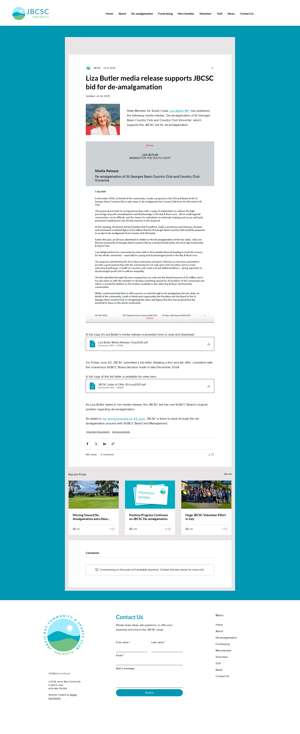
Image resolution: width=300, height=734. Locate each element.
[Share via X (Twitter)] (96, 443)
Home (219, 624)
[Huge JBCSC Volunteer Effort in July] (206, 495)
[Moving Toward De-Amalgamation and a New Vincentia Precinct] (94, 495)
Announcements (121, 431)
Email (120, 655)
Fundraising (223, 644)
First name (123, 642)
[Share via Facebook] (87, 443)
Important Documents (98, 431)
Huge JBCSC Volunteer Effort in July (205, 517)
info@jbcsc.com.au (59, 673)
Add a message (125, 668)
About (219, 631)
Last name (158, 642)
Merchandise (223, 650)
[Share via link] (113, 443)
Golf (218, 663)
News (219, 669)
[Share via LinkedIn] (104, 443)
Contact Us (222, 676)
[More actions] (212, 68)
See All (228, 474)
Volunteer (222, 656)
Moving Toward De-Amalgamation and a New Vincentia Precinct (90, 517)
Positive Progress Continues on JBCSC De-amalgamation (148, 517)
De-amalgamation (226, 637)
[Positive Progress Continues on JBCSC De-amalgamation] (150, 495)
